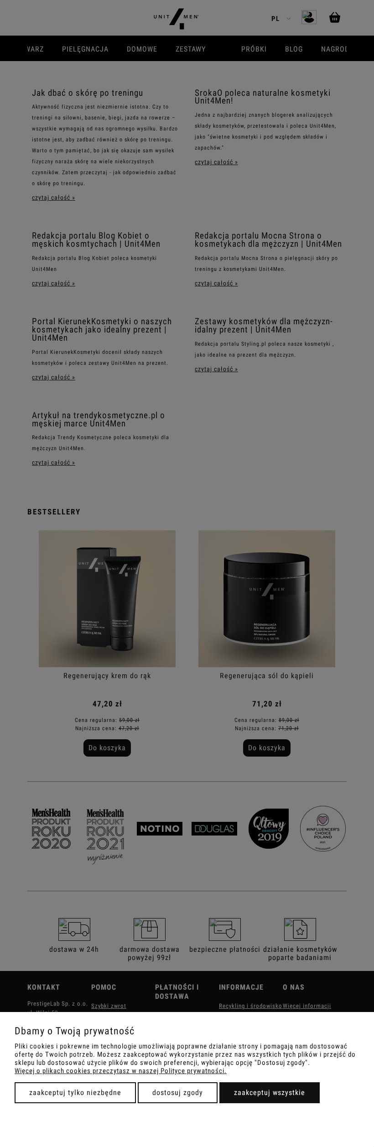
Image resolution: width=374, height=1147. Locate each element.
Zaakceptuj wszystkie (269, 1092)
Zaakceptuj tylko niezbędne (75, 1092)
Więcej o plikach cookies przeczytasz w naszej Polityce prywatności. (121, 1071)
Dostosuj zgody (177, 1092)
